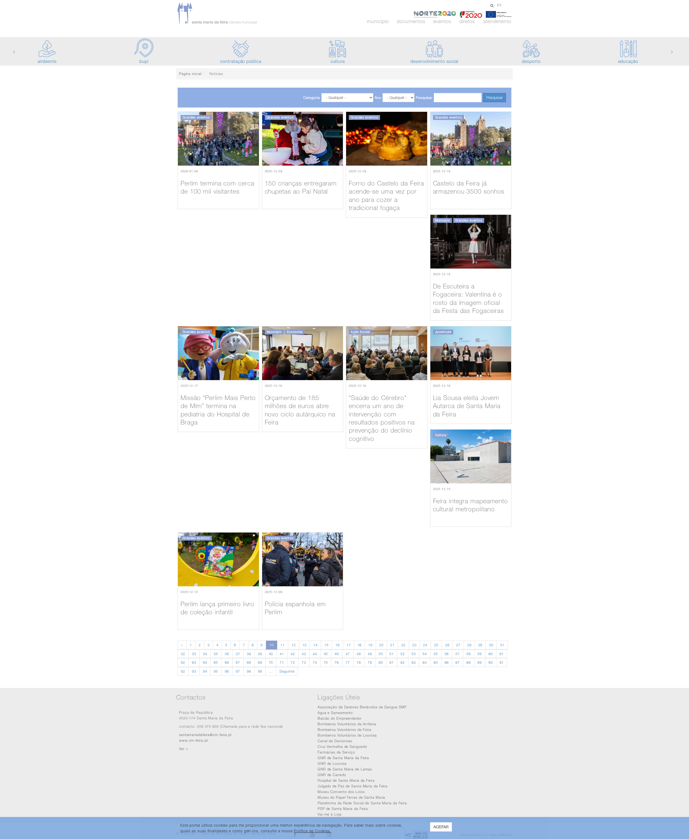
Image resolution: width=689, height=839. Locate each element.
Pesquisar (424, 97)
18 (359, 645)
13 (305, 645)
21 (392, 645)
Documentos (411, 21)
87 (457, 662)
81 (391, 662)
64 (205, 662)
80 (381, 662)
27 (458, 645)
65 (216, 662)
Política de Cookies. (312, 831)
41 (282, 654)
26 (447, 645)
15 (326, 645)
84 (425, 662)
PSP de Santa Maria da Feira (343, 808)
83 (414, 662)
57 (457, 654)
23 (414, 645)
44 (315, 654)
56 (447, 654)
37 (238, 654)
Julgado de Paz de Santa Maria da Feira (353, 786)
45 (326, 654)
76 (337, 662)
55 (436, 654)
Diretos (467, 21)
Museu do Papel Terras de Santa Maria (351, 797)
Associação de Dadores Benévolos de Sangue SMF (362, 707)
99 (260, 671)
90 (490, 662)
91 (502, 662)
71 (282, 662)
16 (337, 645)
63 (194, 662)
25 (436, 645)
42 (293, 654)
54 (425, 654)
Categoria (311, 97)
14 (315, 645)
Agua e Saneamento (335, 713)
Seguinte (286, 671)
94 (205, 671)
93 (194, 671)
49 (370, 654)
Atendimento (497, 21)
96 (227, 671)
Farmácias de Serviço (336, 752)
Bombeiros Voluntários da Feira (344, 729)
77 (348, 662)
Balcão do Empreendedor (340, 718)
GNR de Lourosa (332, 763)
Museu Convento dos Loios (341, 792)
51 (391, 654)
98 (249, 671)
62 (183, 662)
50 (381, 654)
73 (304, 662)
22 (403, 645)
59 (479, 654)
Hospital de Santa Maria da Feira (346, 780)
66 (227, 662)
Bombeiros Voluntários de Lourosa (347, 735)
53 (414, 654)
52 (402, 654)
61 (502, 654)
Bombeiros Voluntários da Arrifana (347, 724)
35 (216, 654)
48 (359, 654)
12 (293, 645)
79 (370, 662)
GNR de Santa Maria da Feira (343, 758)
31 (502, 645)
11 (282, 645)
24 (425, 645)
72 (293, 662)
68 (249, 662)
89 (479, 662)
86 (447, 662)
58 (468, 654)
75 (326, 662)
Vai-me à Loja (330, 814)
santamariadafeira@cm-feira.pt (205, 735)
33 (194, 654)
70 (271, 662)
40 (271, 654)
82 (402, 662)
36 (227, 654)
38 (249, 654)
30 (491, 645)
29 (480, 645)
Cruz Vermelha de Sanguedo (342, 746)
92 (183, 671)
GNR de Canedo (332, 775)
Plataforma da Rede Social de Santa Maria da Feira (362, 803)
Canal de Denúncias (335, 741)
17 (348, 645)
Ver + (183, 749)
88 (468, 662)
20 (381, 645)
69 (260, 662)
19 (370, 645)
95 (216, 671)
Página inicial (190, 74)
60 (490, 654)
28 (469, 645)
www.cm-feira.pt (193, 740)
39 (260, 654)
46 (337, 654)
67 (238, 662)
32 (183, 654)
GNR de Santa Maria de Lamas (345, 769)
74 (315, 662)
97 (238, 671)
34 (205, 654)
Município (378, 21)
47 (348, 654)
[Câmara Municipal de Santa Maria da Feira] (232, 13)
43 (304, 654)
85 (436, 662)
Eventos (442, 21)
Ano (378, 97)
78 (359, 662)
